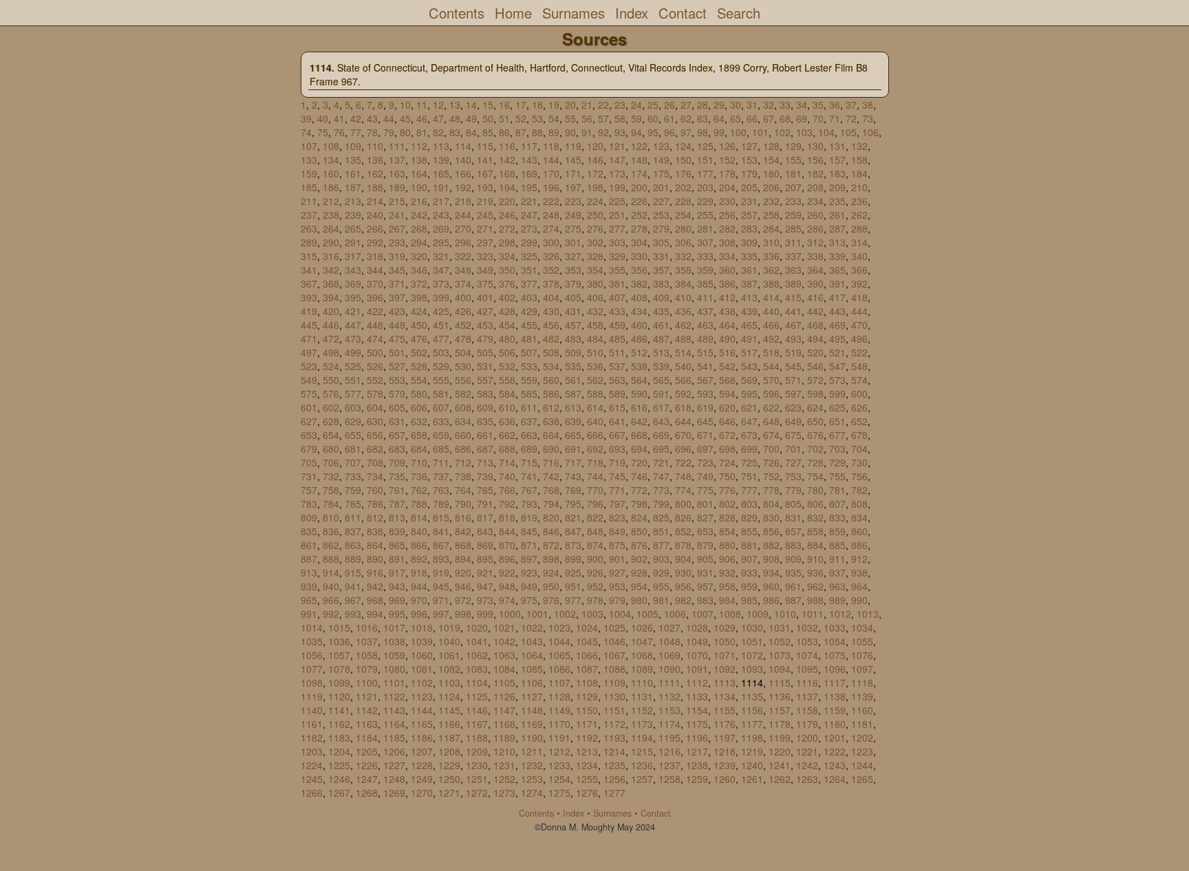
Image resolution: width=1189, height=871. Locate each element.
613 (573, 407)
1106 (532, 682)
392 (859, 283)
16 (504, 104)
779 (793, 490)
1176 (725, 724)
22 (603, 104)
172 (595, 173)
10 (405, 104)
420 (331, 311)
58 (619, 118)
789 (441, 503)
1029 (725, 627)
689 (529, 448)
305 (661, 242)
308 (727, 242)
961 (793, 586)
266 (375, 228)
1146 (477, 710)
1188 (477, 737)
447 (353, 325)
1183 (339, 737)
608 (463, 407)
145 (573, 159)
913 (309, 572)
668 (639, 435)
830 (771, 517)
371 (397, 283)
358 (683, 270)
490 (727, 338)
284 (771, 228)
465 (749, 325)
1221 (807, 751)
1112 (697, 682)
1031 (780, 627)
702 (815, 448)
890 (375, 559)
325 (529, 256)
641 (617, 421)
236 (859, 201)
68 (785, 118)
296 (463, 242)
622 (771, 407)
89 (553, 132)
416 (815, 297)
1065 (559, 655)
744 (595, 476)
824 (639, 517)
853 (705, 531)
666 (595, 435)
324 (507, 256)
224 (595, 201)
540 (683, 366)
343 (353, 270)
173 (617, 173)
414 (771, 297)
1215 (642, 751)
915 (353, 572)
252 (639, 215)
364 (815, 270)
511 (617, 352)
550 (331, 380)
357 (661, 270)
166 (463, 173)
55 (570, 118)
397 (397, 297)
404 (551, 297)
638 (551, 421)
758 (331, 490)
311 (793, 242)
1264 (835, 779)
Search (738, 13)
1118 (862, 682)
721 (661, 462)
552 (375, 380)
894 (463, 559)
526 (375, 366)
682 (375, 448)
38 (867, 104)
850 (639, 531)
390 (815, 283)
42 (355, 118)
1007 (703, 614)
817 (485, 517)
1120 (339, 696)
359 (705, 270)
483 (573, 338)
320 (419, 256)
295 (441, 242)
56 (586, 118)
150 (683, 159)
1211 (532, 751)
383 (661, 283)
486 (639, 338)
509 (573, 352)
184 (859, 173)
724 (727, 462)
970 (419, 600)
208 (815, 187)
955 (661, 586)
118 (551, 146)
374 (463, 283)
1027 (669, 627)
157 (837, 159)
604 (375, 407)
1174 (669, 724)
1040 (449, 641)
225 (617, 201)
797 (617, 503)
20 (570, 104)
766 (507, 490)
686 (463, 448)
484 (595, 338)
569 (749, 380)
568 (727, 380)
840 (419, 531)
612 (551, 407)
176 (683, 173)
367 (309, 283)
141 (485, 159)
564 (639, 380)
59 (636, 118)
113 (441, 146)
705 (309, 462)
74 (306, 132)
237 (309, 215)
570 (771, 380)
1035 (312, 641)
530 (463, 366)
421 (353, 311)
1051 (752, 641)
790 (463, 503)
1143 (394, 710)
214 (375, 201)
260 (815, 215)
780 (815, 490)
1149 (559, 710)
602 (331, 407)
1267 (339, 792)
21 (586, 104)
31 (752, 104)
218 (463, 201)
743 (573, 476)
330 (639, 256)
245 (485, 215)
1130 (614, 696)
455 (529, 325)
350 (507, 270)
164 (419, 173)
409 (661, 297)
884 (815, 545)
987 (793, 600)
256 (727, 215)
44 (388, 118)
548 (859, 366)
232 (771, 201)
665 (573, 435)
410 (683, 297)
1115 (780, 682)
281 (705, 228)
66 (752, 118)
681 (353, 448)
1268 (367, 792)
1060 (422, 655)
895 (485, 559)
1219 (752, 751)
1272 (477, 792)
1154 (697, 710)
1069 (669, 655)
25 (652, 104)
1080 (394, 669)
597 (793, 393)
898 (551, 559)
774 (683, 490)
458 (595, 325)
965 (309, 600)
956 (683, 586)
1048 (669, 641)
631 (397, 421)
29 (719, 104)
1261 (752, 779)
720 (639, 462)
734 (375, 476)
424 (419, 311)
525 (353, 366)
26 (669, 104)
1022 (532, 627)
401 (485, 297)
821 (573, 517)
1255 (587, 779)
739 (485, 476)
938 (859, 572)
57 (603, 118)
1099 (339, 682)
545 (793, 366)
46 (421, 118)
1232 (532, 765)
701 (793, 448)
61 (669, 118)
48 (454, 118)
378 (551, 283)
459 (617, 325)
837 (353, 531)
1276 (587, 792)
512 (639, 352)
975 (529, 600)
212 (331, 201)
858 (815, 531)
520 (815, 352)
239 (353, 215)
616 (639, 407)
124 (683, 146)
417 (837, 297)
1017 (394, 627)
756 (859, 476)
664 (551, 435)
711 (441, 462)
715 (529, 462)
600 (859, 393)
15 (487, 104)
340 (859, 256)
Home (513, 13)
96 (669, 132)
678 (859, 435)
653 (309, 435)
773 (661, 490)
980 (639, 600)
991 (309, 614)
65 (735, 118)
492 (771, 338)
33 (785, 104)
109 (353, 146)
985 (749, 600)
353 (573, 270)
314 (859, 242)
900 (595, 559)
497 (309, 352)
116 (507, 146)
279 (661, 228)
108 (331, 146)
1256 (614, 779)
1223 (862, 751)
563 (617, 380)
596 (771, 393)
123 (661, 146)
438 (727, 311)
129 (793, 146)
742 (551, 476)
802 (727, 503)
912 (859, 559)
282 (727, 228)
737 (441, 476)
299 (529, 242)
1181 (862, 724)
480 (507, 338)
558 (507, 380)
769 (573, 490)
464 (727, 325)
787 (397, 503)
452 (463, 325)
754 (815, 476)
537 (617, 366)
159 (309, 173)
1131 (642, 696)
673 (749, 435)
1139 (862, 696)
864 (375, 545)
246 (507, 215)
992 (331, 614)
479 (485, 338)
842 (463, 531)
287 (837, 228)
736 (419, 476)
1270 (422, 792)
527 (397, 366)
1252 (504, 779)
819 (529, 517)
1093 (752, 669)
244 (463, 215)
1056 (312, 655)
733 (353, 476)
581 (441, 393)
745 (617, 476)
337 (793, 256)
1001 (537, 614)
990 (859, 600)
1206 (394, 751)
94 (636, 132)
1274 (532, 792)
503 (441, 352)
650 (815, 421)
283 (749, 228)
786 (375, 503)
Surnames (573, 13)
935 (793, 572)
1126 (504, 696)
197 (573, 187)
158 (859, 159)
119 (573, 146)
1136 (780, 696)
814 (419, 517)
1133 (697, 696)
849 (617, 531)
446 (331, 325)
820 (551, 517)
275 (573, 228)
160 (331, 173)
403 (529, 297)
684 (419, 448)
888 (331, 559)
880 (727, 545)
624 (815, 407)
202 (683, 187)
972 (463, 600)
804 (771, 503)
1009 (758, 614)
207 (793, 187)
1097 (862, 669)
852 (683, 531)
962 (815, 586)
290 (331, 242)
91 (586, 132)
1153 (669, 710)
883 (793, 545)
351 (529, 270)
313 (837, 242)
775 (705, 490)
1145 (449, 710)
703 (837, 448)
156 (815, 159)
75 (322, 132)
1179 (807, 724)
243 (441, 215)
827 (705, 517)
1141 (339, 710)
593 (705, 393)
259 (793, 215)
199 (617, 187)
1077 (312, 669)
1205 (367, 751)
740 (507, 476)
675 (793, 435)
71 (834, 118)
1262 (780, 779)
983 (705, 600)
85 (487, 132)
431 (573, 311)
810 (331, 517)
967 (353, 600)
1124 (449, 696)
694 (639, 448)
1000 (510, 614)
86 (504, 132)
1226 (367, 765)
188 (375, 187)
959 (749, 586)
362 (771, 270)
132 (859, 146)
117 (529, 146)
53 (537, 118)
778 (771, 490)
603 (353, 407)
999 (485, 614)
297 (485, 242)
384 (683, 283)
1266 (312, 792)
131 (837, 146)
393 (309, 297)
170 (551, 173)
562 (595, 380)
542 (727, 366)
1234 (587, 765)
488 (683, 338)
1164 (394, 724)
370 (375, 283)
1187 (449, 737)
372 (419, 283)
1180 (835, 724)
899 (573, 559)
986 (771, 600)
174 (639, 173)
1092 (725, 669)
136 (375, 159)
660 (463, 435)
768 (551, 490)
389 (793, 283)
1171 (587, 724)
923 (529, 572)
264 (331, 228)
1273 (504, 792)
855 (749, 531)
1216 (669, 751)
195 (529, 187)
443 (837, 311)
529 (441, 366)
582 (463, 393)
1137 (807, 696)
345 (397, 270)
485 (617, 338)
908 (771, 559)
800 (683, 503)
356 (639, 270)
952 (595, 586)
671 (705, 435)
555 (441, 380)
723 (705, 462)
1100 (367, 682)
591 (661, 393)
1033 (835, 627)
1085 (532, 669)
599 (837, 393)
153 (749, 159)
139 (441, 159)
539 (661, 366)
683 (397, 448)
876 (639, 545)
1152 (642, 710)
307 (705, 242)
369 (353, 283)
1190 (532, 737)
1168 (504, 724)
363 (793, 270)
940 (331, 586)
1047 (642, 641)
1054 (835, 641)
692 (595, 448)
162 (375, 173)
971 (441, 600)
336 (771, 256)
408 (639, 297)
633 (441, 421)
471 (309, 338)
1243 (835, 765)
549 (309, 380)
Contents (456, 13)
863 (353, 545)
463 (705, 325)
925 (573, 572)
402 (507, 297)
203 (705, 187)
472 (331, 338)
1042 (504, 641)
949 (529, 586)
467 (793, 325)
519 (793, 352)
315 (309, 256)
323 (485, 256)
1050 (725, 641)
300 (551, 242)
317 (353, 256)
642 (639, 421)
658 (419, 435)
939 (309, 586)
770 (595, 490)
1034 (862, 627)
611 (529, 407)
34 (801, 104)
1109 (614, 682)
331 (661, 256)
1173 (642, 724)
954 (639, 586)
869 (485, 545)
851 (661, 531)
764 (463, 490)
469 (837, 325)
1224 (312, 765)
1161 (312, 724)
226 (639, 201)
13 (454, 104)
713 (485, 462)
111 (397, 146)
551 (353, 380)
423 (397, 311)
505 (485, 352)
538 (639, 366)
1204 (339, 751)
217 (441, 201)
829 (749, 517)
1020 (477, 627)
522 (859, 352)
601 (309, 407)
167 (485, 173)
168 (507, 173)
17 (520, 104)
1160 (862, 710)
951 (573, 586)
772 (639, 490)
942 (375, 586)
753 (793, 476)
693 (617, 448)
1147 (504, 710)
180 (771, 173)
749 (705, 476)
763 (441, 490)
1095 (807, 669)
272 (507, 228)
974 (507, 600)
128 (771, 146)
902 (639, 559)
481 (529, 338)
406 (595, 297)
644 (683, 421)
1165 (422, 724)
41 (339, 118)
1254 (559, 779)
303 (617, 242)
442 (815, 311)
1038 (394, 641)
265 (353, 228)
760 (375, 490)
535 (573, 366)
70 (818, 118)
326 (551, 256)
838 (375, 531)
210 (859, 187)
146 (595, 159)
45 (405, 118)
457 (573, 325)
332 (683, 256)
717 (573, 462)
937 (837, 572)
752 (771, 476)
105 (848, 132)
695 (661, 448)
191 (441, 187)
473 (353, 338)
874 (595, 545)
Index (631, 13)
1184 (367, 737)
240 (375, 215)
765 (485, 490)
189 (397, 187)
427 (485, 311)
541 (705, 366)
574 (859, 380)
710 (419, 462)
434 (639, 311)
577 (353, 393)
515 (705, 352)
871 (529, 545)
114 (463, 146)
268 (419, 228)
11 (421, 104)
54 (553, 118)
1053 (807, 641)
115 (485, 146)
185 (309, 187)
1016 (367, 627)
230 (727, 201)
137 (397, 159)
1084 (504, 669)
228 (683, 201)
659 (441, 435)
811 (353, 517)
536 (595, 366)
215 (397, 201)
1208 (449, 751)
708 (375, 462)
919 (441, 572)
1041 (477, 641)
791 (485, 503)
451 (441, 325)
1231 (504, 765)
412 (727, 297)
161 (353, 173)
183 (837, 173)
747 (661, 476)
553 (397, 380)
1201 (835, 737)
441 (793, 311)
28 (702, 104)
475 (397, 338)
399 (441, 297)
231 (749, 201)
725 (749, 462)
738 (463, 476)
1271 (449, 792)
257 (749, 215)
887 (309, 559)
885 (837, 545)
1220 (780, 751)
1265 (862, 779)
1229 (449, 765)
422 (375, 311)
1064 (532, 655)
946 (463, 586)
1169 (532, 724)
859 (837, 531)
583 (485, 393)
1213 (587, 751)
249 (573, 215)
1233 (559, 765)
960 (771, 586)
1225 (339, 765)
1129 (587, 696)
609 (485, 407)
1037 (367, 641)
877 (661, 545)
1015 (339, 627)
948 (507, 586)
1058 (367, 655)
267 (397, 228)
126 (727, 146)
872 (551, 545)
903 (661, 559)
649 (793, 421)
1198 (752, 737)
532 (507, 366)
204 (727, 187)
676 (815, 435)
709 (397, 462)
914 (331, 572)
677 (837, 435)
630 (375, 421)
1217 (697, 751)
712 (463, 462)
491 (749, 338)
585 (529, 393)
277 (617, 228)
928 (639, 572)
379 (573, 283)
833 (837, 517)
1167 (477, 724)
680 (331, 448)
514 (683, 352)
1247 (367, 779)
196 (551, 187)
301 (573, 242)
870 (507, 545)
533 (529, 366)
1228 (422, 765)
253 (661, 215)
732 (331, 476)
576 (331, 393)
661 (485, 435)
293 (397, 242)
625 (837, 407)
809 (309, 517)
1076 (862, 655)
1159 (835, 710)
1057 (339, 655)
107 (309, 146)
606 (419, 407)
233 (793, 201)
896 (507, 559)
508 (551, 352)
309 (749, 242)
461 (661, 325)
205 (749, 187)
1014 (312, 627)
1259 (697, 779)
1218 (725, 751)
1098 (312, 682)
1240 (752, 765)
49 (471, 118)
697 (705, 448)
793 (529, 503)
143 (529, 159)
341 (309, 270)
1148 (532, 710)
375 (485, 283)
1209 (477, 751)
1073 (780, 655)
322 (463, 256)
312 (815, 242)
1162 (339, 724)
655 (353, 435)
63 (702, 118)
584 (507, 393)
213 (353, 201)
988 (815, 600)
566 (683, 380)
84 (471, 132)
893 (441, 559)
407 (617, 297)
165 (441, 173)
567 (705, 380)
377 (529, 283)
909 (793, 559)
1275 (559, 792)
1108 (587, 682)
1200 (807, 737)
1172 (614, 724)
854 (727, 531)
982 (683, 600)
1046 (614, 641)
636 (507, 421)
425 (441, 311)
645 (705, 421)
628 (331, 421)
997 (441, 614)
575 (309, 393)
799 (661, 503)
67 (768, 118)
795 (573, 503)
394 (331, 297)
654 (331, 435)
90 (570, 132)
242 (419, 215)
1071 (725, 655)
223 (573, 201)
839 (397, 531)
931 (705, 572)
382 (639, 283)
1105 (504, 682)
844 (507, 531)
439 (749, 311)
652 (859, 421)
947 (485, 586)
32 (768, 104)
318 (375, 256)
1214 (614, 751)
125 (705, 146)
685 (441, 448)
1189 (504, 737)
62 (686, 118)
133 (309, 159)
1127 (532, 696)
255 (705, 215)
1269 (394, 792)
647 (749, 421)
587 (573, 393)
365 (837, 270)
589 (617, 393)
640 (595, 421)
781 (837, 490)
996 (419, 614)
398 (419, 297)
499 (353, 352)
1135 (752, 696)
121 (617, 146)
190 (419, 187)
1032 (807, 627)
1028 (697, 627)
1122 (394, 696)
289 (309, 242)
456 (551, 325)
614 (595, 407)
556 (463, 380)
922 (507, 572)
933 (749, 572)
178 (727, 173)
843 (485, 531)
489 (705, 338)
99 (719, 132)
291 (353, 242)
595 (749, 393)
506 (507, 352)
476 (419, 338)
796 (595, 503)
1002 (565, 614)
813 (397, 517)
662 (507, 435)
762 (419, 490)
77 (355, 132)
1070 (697, 655)
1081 (422, 669)
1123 (422, 696)
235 (837, 201)
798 (639, 503)
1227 (394, 765)
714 (507, 462)
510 (595, 352)
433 (617, 311)
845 (529, 531)
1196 (697, 737)
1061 (449, 655)
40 (322, 118)
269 (441, 228)
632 (419, 421)
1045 (587, 641)
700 (771, 448)
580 (419, 393)
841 (441, 531)
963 (837, 586)
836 (331, 531)
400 (463, 297)
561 (573, 380)
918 (419, 572)
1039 (422, 641)
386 (727, 283)
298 (507, 242)
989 (837, 600)
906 (727, 559)
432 (595, 311)
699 (749, 448)
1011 (813, 614)
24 (636, 104)
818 (507, 517)
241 (397, 215)
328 (595, 256)
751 (749, 476)
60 (652, 118)
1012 (840, 614)
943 (397, 586)
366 (859, 270)
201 (661, 187)
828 (727, 517)
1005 (647, 614)
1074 (807, 655)
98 (702, 132)
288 (859, 228)
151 (705, 159)
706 (331, 462)
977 (573, 600)
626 (859, 407)
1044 (559, 641)
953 (617, 586)
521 (837, 352)
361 (749, 270)
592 (683, 393)
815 (441, 517)
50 (487, 118)
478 (463, 338)
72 (851, 118)
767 (529, 490)
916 (375, 572)
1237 (669, 765)
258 (771, 215)
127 (749, 146)
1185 (394, 737)
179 (749, 173)
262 (859, 215)
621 (749, 407)
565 (661, 380)
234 (815, 201)
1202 (862, 737)
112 (419, 146)
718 (595, 462)
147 (617, 159)
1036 (339, 641)
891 (397, 559)
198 (595, 187)
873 (573, 545)
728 (815, 462)
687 (485, 448)
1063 (504, 655)
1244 (862, 765)
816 (463, 517)
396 (375, 297)
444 (859, 311)
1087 (587, 669)
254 (683, 215)
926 (595, 572)
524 (331, 366)
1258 (669, 779)
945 (441, 586)
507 (529, 352)
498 (331, 352)
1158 (807, 710)
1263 (807, 779)
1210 (504, 751)
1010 (785, 614)
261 (837, 215)
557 (485, 380)
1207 (422, 751)
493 (793, 338)
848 (595, 531)
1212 (559, 751)
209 (837, 187)
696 (683, 448)
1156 (752, 710)
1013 (868, 614)
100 (738, 132)
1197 (725, 737)
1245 (312, 779)
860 (859, 531)
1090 (669, 669)
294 (419, 242)
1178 (780, 724)
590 (639, 393)
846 (551, 531)
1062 (477, 655)
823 (617, 517)
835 (309, 531)
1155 (725, 710)
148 (639, 159)
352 (551, 270)
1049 (697, 641)
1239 (725, 765)
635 (485, 421)
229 (705, 201)
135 (353, 159)
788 (419, 503)
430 (551, 311)
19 (553, 104)
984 (727, 600)
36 (834, 104)
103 (804, 132)
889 (353, 559)
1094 (780, 669)
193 (485, 187)
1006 (675, 614)
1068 (642, 655)
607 (441, 407)
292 (375, 242)
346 (419, 270)
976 (551, 600)
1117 (835, 682)
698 (727, 448)
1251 (477, 779)
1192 (587, 737)
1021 (504, 627)
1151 (614, 710)
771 (617, 490)
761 (397, 490)
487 (661, 338)
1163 (367, 724)
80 (405, 132)
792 (507, 503)
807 (837, 503)
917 (397, 572)
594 (727, 393)
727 (793, 462)
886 (859, 545)
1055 (862, 641)
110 (375, 146)
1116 (807, 682)
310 (771, 242)
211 (309, 201)
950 (551, 586)
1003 (592, 614)
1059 (394, 655)
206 (771, 187)
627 (309, 421)
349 (485, 270)
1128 (559, 696)
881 (749, 545)
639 (573, 421)
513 (661, 352)
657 (397, 435)
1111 (669, 682)
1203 (312, 751)
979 (617, 600)
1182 (312, 737)
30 (735, 104)
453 (485, 325)
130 (815, 146)
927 (617, 572)
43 (372, 118)
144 (551, 159)
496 (859, 338)
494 (815, 338)
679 (309, 448)
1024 (587, 627)
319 (397, 256)
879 (705, 545)
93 (619, 132)
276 (595, 228)
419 (309, 311)
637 (529, 421)
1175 (697, 724)
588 (595, 393)
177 (705, 173)
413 (749, 297)
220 (507, 201)
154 (771, 159)
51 (504, 118)
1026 (642, 627)
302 (595, 242)
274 (551, 228)
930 (683, 572)
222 (551, 201)
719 (617, 462)
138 (419, 159)
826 (683, 517)
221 (529, 201)
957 (705, 586)
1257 (642, 779)
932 (727, 572)
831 (793, 517)
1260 (725, 779)
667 (617, 435)
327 (573, 256)
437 (705, 311)
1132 (669, 696)
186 (331, 187)
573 (837, 380)
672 (727, 435)
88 (537, 132)
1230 (477, 765)
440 (771, 311)
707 (353, 462)
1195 (669, 737)
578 (375, 393)
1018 (422, 627)
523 (309, 366)
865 (397, 545)
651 (837, 421)
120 (595, 146)
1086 (559, 669)
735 (397, 476)
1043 (532, 641)
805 (793, 503)
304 (639, 242)
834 (859, 517)
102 (782, 132)
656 (375, 435)
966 (331, 600)
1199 (780, 737)
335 (749, 256)
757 (309, 490)
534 (551, 366)
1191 (559, 737)
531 (485, 366)
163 (397, 173)
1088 (614, 669)
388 (771, 283)
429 (529, 311)
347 (441, 270)
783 (309, 503)
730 (859, 462)
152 (727, 159)
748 (683, 476)
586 (551, 393)
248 (551, 215)
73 (867, 118)
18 (537, 104)
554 (419, 380)
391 (837, 283)
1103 (449, 682)
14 (471, 104)
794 (551, 503)
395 (353, 297)
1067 (614, 655)
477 (441, 338)
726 (771, 462)
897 (529, 559)
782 (859, 490)
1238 (697, 765)
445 (309, 325)
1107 (559, 682)
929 (661, 572)
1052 (780, 641)
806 (815, 503)
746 (639, 476)
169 (529, 173)
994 (375, 614)
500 (375, 352)
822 (595, 517)
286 (815, 228)
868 (463, 545)
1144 (422, 710)
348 (463, 270)
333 (705, 256)
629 (353, 421)
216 (419, 201)
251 (617, 215)
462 (683, 325)
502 (419, 352)
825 (661, 517)
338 (815, 256)
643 (661, 421)
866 (419, 545)
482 (551, 338)
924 (551, 572)
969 (397, 600)
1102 (422, 682)
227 (661, 201)
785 (353, 503)
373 (441, 283)
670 (683, 435)
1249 (422, 779)
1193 (614, 737)
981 (661, 600)
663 (529, 435)
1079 (367, 669)
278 (639, 228)
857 (793, 531)
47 (438, 118)
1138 (835, 696)
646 (727, 421)
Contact (682, 13)
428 (507, 311)
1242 (807, 765)
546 (815, 366)
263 (309, 228)
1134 (725, 696)
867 (441, 545)
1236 (642, 765)
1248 (394, 779)
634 (463, 421)
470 (859, 325)
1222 (835, 751)
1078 (339, 669)
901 (617, 559)
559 (529, 380)
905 (705, 559)
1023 (559, 627)
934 (771, 572)
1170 (559, 724)
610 (507, 407)
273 (529, 228)
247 (529, 215)
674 (771, 435)
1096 (835, 669)
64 (719, 118)
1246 (339, 779)
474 (375, 338)
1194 (642, 737)
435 (661, 311)
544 (771, 366)
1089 (642, 669)
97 (686, 132)
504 (463, 352)
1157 (780, 710)
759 (353, 490)
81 (421, 132)
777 (749, 490)
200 (639, 187)
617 (661, 407)
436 (683, 311)
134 (331, 159)
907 (749, 559)
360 (727, 270)
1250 (449, 779)
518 (771, 352)
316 (331, 256)
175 (661, 173)
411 (705, 297)
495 (837, 338)
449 (397, 325)
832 (815, 517)
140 (463, 159)
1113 (725, 682)
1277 (614, 792)
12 (438, 104)
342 (331, 270)
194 (507, 187)
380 (595, 283)
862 (331, 545)
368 (331, 283)
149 (661, 159)
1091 (697, 669)
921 (485, 572)
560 (551, 380)
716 (551, 462)
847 (573, 531)
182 (815, 173)
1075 (835, 655)
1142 (367, 710)
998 (463, 614)
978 (595, 600)
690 (551, 448)
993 (353, 614)
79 (388, 132)
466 (771, 325)
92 (603, 132)
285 (793, 228)
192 (463, 187)
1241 (780, 765)
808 (859, 503)
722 (683, 462)
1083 (477, 669)
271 (485, 228)
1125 (477, 696)
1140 (312, 710)
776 (727, 490)
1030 (752, 627)
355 (617, 270)
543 (749, 366)
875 (617, 545)
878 (683, 545)
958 (727, 586)
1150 (587, 710)
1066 (587, 655)
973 (485, 600)
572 (815, 380)
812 (375, 517)
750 (727, 476)
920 (463, 572)
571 (793, 380)
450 (419, 325)
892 (419, 559)
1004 (620, 614)
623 (793, 407)
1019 (449, 627)
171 (573, 173)
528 (419, 366)
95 (652, 132)
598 (815, 393)
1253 (532, 779)
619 (705, 407)
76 (339, 132)
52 (520, 118)
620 (727, 407)
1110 (642, 682)
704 (859, 448)
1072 (752, 655)
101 (760, 132)
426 (463, 311)
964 (859, 586)
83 (454, 132)
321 (441, 256)
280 (683, 228)
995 (397, 614)
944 (419, 586)
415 (793, 297)
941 (353, 586)
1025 (614, 627)
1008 (730, 614)
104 (826, 132)
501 (397, 352)
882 (771, 545)
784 (331, 503)
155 (793, 159)
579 (397, 393)
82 (438, 132)
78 (372, 132)
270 (463, 228)
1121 (367, 696)
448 (375, 325)
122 (639, 146)
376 (507, 283)
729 (837, 462)
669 (661, 435)
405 (573, 297)
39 (306, 118)
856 (771, 531)
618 (683, 407)
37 (851, 104)
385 (705, 283)
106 (870, 132)
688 (507, 448)
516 (727, 352)
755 (837, 476)
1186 (422, 737)
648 (771, 421)
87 (520, 132)
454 (507, 325)
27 (686, 104)
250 (595, 215)
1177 (752, 724)
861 (309, 545)
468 (815, 325)
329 (617, 256)
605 (397, 407)
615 (617, 407)
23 (619, 104)
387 (749, 283)
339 (837, 256)
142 (507, 159)
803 (749, 503)
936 (815, 572)
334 (727, 256)
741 (529, 476)
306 (683, 242)
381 (617, 283)
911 (837, 559)
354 (595, 270)
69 (801, 118)
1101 (394, 682)
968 (375, 600)
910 (815, 559)
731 (309, 476)
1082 (449, 669)
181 (793, 173)
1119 (312, 696)
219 (485, 201)
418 (859, 297)
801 (705, 503)
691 (573, 448)
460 (639, 325)
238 (331, 215)
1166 (449, 724)
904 (683, 559)
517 (749, 352)
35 (818, 104)
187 (353, 187)
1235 (614, 765)
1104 (477, 682)
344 (375, 270)
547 (837, 366)
